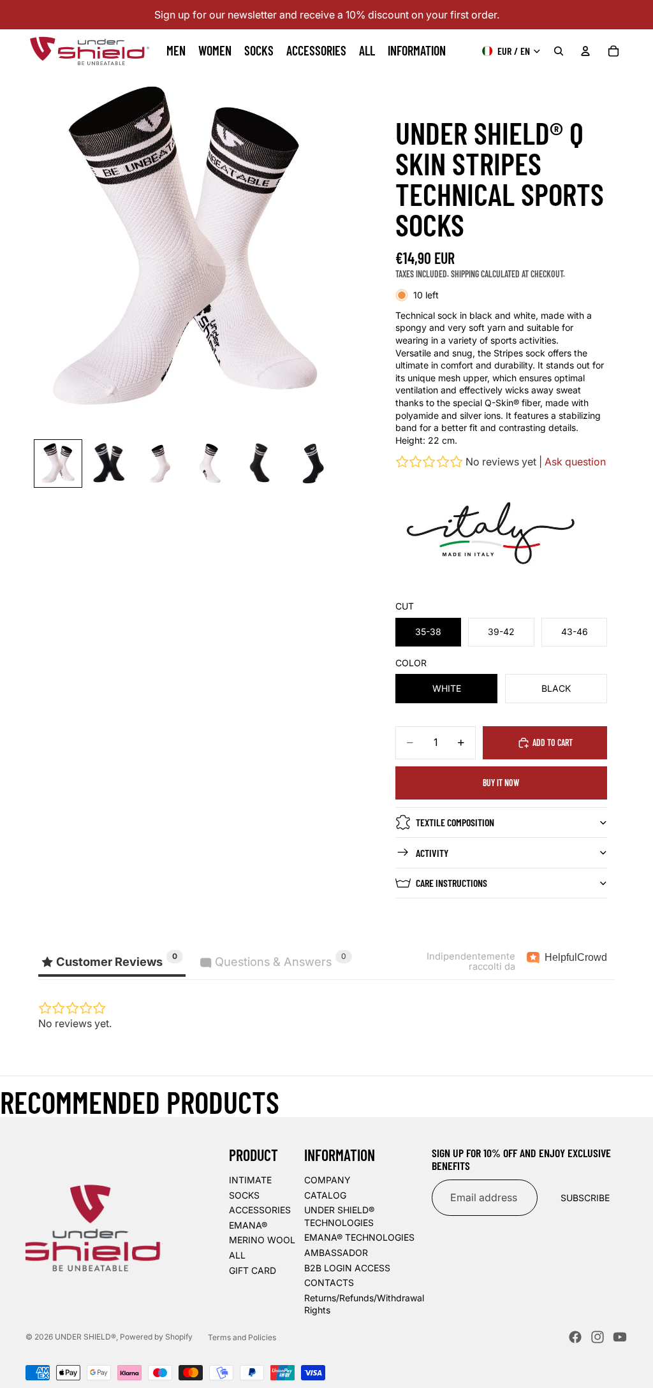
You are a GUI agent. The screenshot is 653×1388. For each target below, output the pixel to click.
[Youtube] (619, 1337)
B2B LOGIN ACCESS (347, 1267)
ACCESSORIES (260, 1209)
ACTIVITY (432, 853)
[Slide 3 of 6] (159, 463)
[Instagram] (597, 1337)
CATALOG (325, 1195)
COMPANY (327, 1179)
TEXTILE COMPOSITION (455, 822)
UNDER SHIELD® (85, 1336)
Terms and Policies (242, 1337)
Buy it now (501, 782)
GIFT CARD (252, 1270)
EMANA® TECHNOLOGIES (359, 1237)
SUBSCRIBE (585, 1197)
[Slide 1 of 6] (58, 463)
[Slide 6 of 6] (312, 463)
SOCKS (244, 1195)
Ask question (575, 461)
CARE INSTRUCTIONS (451, 883)
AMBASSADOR (336, 1252)
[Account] (585, 51)
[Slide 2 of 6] (109, 463)
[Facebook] (575, 1337)
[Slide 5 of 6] (261, 463)
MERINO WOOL (262, 1239)
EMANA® (248, 1225)
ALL (237, 1255)
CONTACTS (329, 1282)
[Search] (559, 51)
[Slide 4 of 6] (210, 463)
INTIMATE (250, 1179)
